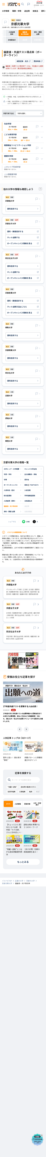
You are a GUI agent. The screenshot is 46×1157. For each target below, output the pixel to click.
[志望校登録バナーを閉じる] (42, 1135)
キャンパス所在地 (30, 469)
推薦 (30, 791)
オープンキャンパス (11, 485)
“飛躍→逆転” (12, 787)
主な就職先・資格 (30, 474)
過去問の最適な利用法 (28, 787)
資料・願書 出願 (9, 511)
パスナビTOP (7, 881)
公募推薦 (22, 791)
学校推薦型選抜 (29, 495)
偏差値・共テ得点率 (11, 506)
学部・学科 (8, 474)
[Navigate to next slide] (26, 729)
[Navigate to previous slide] (19, 729)
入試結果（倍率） (10, 501)
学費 (5, 479)
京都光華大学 (20, 24)
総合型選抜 (8, 495)
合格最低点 (28, 501)
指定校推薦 (11, 791)
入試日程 (27, 490)
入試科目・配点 (9, 490)
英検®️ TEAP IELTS (31, 485)
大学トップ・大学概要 (11, 469)
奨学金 (26, 479)
